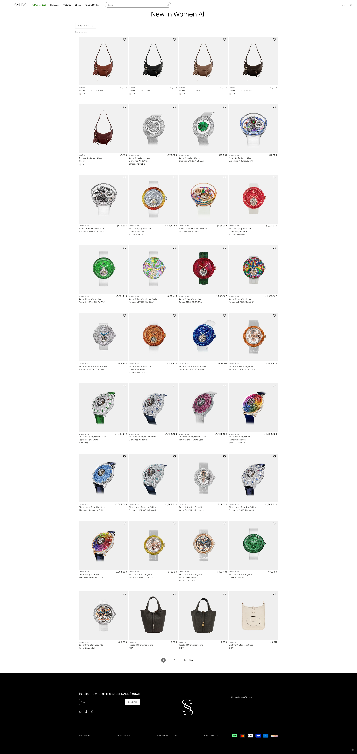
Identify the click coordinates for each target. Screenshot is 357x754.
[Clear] (166, 5)
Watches (67, 5)
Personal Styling (92, 5)
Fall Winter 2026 (39, 5)
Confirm (132, 702)
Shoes (78, 5)
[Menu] (6, 5)
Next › (192, 660)
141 (185, 660)
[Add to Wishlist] (124, 39)
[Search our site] (168, 5)
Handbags (54, 5)
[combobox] (136, 5)
